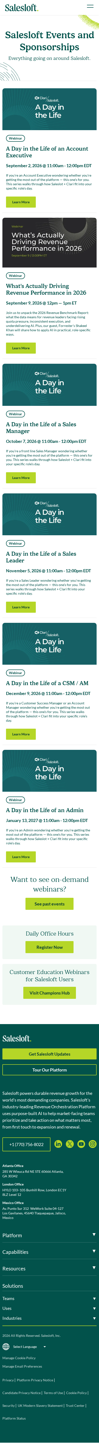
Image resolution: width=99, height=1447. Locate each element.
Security (8, 1405)
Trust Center (75, 1405)
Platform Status (14, 1418)
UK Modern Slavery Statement (40, 1405)
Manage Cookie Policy (19, 1358)
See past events (50, 903)
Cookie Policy (76, 1393)
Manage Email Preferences (22, 1366)
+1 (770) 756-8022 (26, 1144)
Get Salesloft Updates (49, 1054)
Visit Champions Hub (50, 992)
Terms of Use (53, 1393)
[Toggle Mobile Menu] (90, 6)
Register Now (50, 947)
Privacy (8, 1380)
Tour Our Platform (49, 1069)
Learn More (21, 202)
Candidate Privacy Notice (21, 1393)
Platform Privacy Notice (35, 1380)
